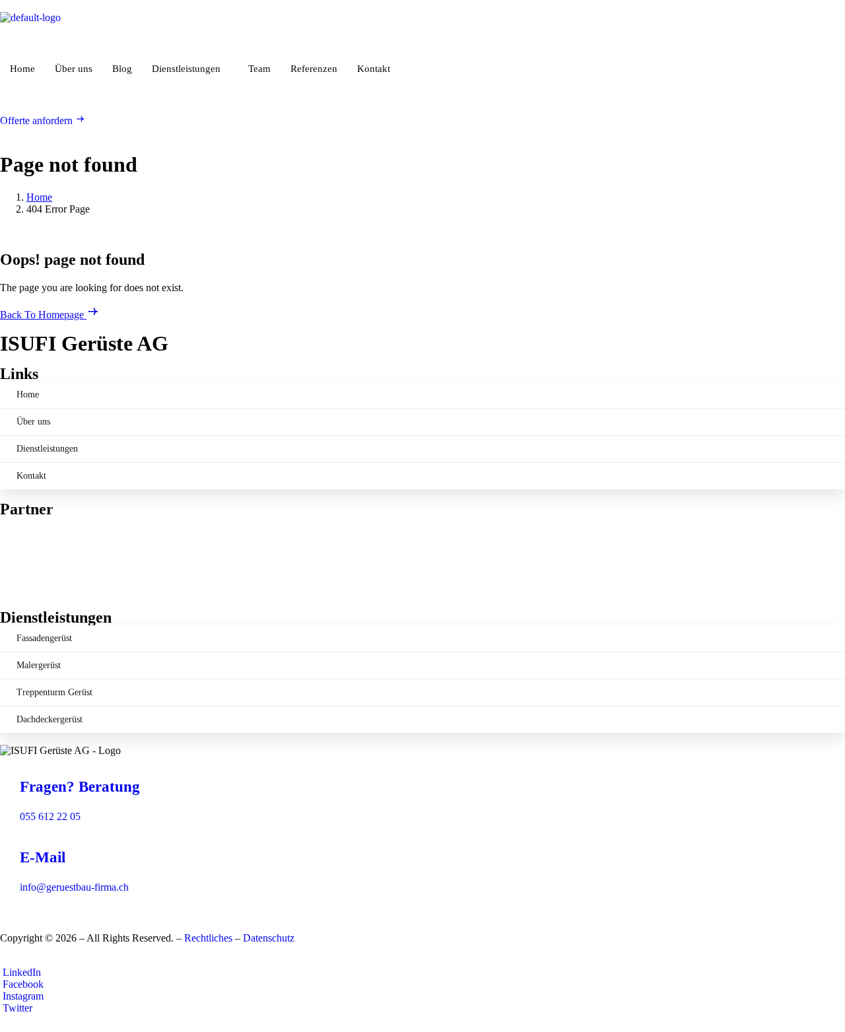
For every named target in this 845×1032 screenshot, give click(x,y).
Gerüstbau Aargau (38, 533)
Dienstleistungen (186, 68)
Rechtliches (208, 938)
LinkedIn (20, 972)
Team (259, 68)
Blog (122, 68)
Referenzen (313, 68)
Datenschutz (268, 938)
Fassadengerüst (44, 638)
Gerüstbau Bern (33, 557)
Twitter (16, 1008)
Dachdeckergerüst (50, 719)
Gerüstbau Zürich (36, 545)
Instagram (22, 996)
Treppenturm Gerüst (54, 692)
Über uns (73, 68)
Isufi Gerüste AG (35, 580)
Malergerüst (39, 665)
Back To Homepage (43, 314)
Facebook (22, 984)
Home (22, 68)
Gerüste (16, 568)
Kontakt (373, 68)
